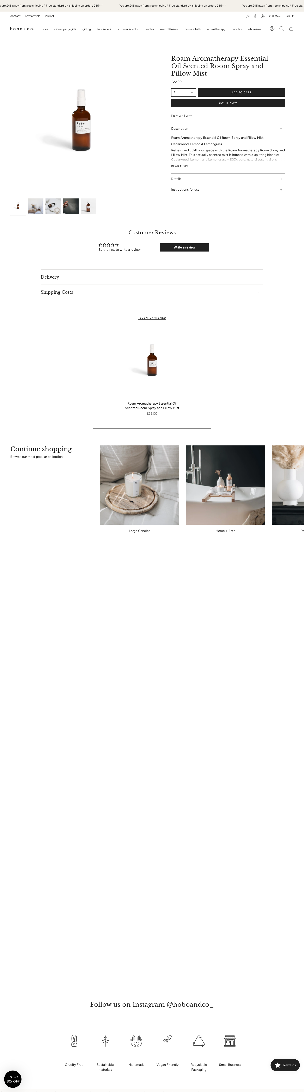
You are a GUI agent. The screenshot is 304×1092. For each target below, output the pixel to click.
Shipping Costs (57, 292)
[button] (86, 28)
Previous (10, 126)
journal (49, 16)
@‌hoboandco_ (190, 1004)
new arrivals (32, 16)
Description (179, 129)
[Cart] (291, 28)
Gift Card (275, 16)
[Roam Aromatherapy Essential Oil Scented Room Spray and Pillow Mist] (152, 363)
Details (176, 179)
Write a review (184, 247)
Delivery (50, 277)
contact (15, 16)
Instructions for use (185, 189)
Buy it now (228, 102)
